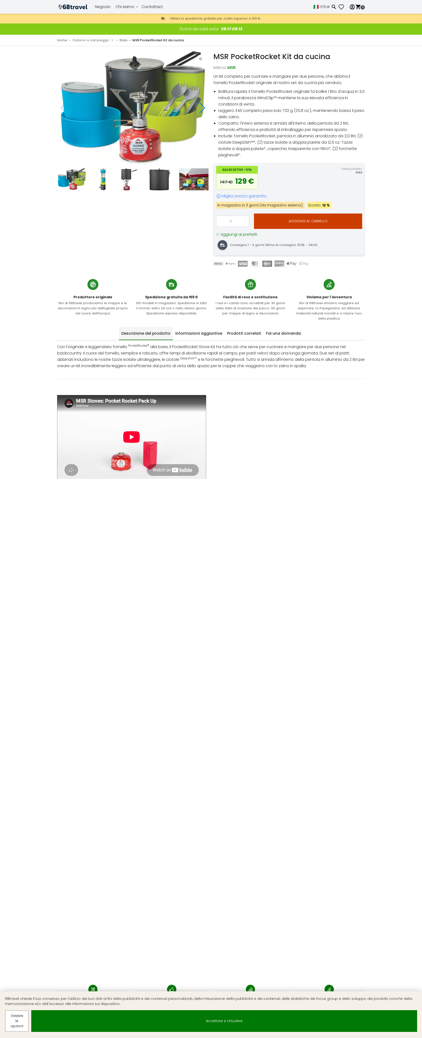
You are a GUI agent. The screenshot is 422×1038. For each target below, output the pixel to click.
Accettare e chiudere (224, 1020)
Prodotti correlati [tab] (244, 333)
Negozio (103, 7)
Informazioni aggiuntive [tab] (198, 333)
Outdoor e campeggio (91, 40)
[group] (133, 108)
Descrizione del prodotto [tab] (145, 333)
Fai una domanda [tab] (283, 333)
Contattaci (152, 7)
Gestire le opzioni (17, 1020)
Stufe (123, 40)
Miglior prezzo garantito (244, 196)
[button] (202, 107)
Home (62, 40)
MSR (231, 67)
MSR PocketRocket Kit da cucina (158, 40)
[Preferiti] (343, 7)
